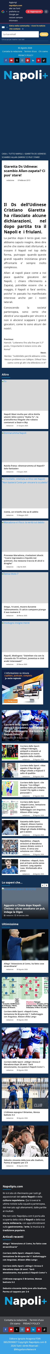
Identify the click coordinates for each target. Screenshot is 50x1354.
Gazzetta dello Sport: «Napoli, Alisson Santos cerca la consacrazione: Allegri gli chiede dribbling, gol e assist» (33, 826)
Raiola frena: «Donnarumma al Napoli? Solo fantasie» (24, 467)
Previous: (23, 344)
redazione (10, 180)
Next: (25, 357)
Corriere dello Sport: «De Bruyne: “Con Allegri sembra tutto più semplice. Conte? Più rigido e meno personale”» (33, 787)
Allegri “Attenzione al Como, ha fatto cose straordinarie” (24, 964)
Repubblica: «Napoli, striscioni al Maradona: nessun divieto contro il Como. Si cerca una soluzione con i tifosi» (31, 846)
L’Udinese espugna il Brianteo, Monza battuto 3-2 (22, 1113)
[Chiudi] (6, 11)
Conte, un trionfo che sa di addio (21, 511)
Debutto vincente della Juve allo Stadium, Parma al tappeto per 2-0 (24, 1161)
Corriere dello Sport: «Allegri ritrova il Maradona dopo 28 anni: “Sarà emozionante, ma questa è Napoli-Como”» (24, 729)
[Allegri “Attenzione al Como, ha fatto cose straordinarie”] (25, 944)
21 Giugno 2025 (22, 426)
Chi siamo (43, 51)
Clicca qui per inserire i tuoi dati (13, 39)
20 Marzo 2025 (22, 664)
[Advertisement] (25, 124)
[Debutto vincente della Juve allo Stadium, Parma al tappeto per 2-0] (25, 1141)
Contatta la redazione (12, 51)
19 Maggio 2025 (22, 515)
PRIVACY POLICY (25, 55)
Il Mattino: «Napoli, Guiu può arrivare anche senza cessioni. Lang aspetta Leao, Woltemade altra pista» (32, 865)
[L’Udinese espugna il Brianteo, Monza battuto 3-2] (25, 1093)
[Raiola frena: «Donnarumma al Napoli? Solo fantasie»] (25, 446)
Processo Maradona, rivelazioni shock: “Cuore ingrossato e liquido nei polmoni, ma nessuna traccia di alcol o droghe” (24, 559)
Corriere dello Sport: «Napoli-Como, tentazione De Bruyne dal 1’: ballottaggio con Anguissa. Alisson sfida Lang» (33, 807)
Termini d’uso (30, 51)
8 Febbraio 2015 (24, 180)
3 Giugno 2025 (22, 472)
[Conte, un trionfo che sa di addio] (25, 492)
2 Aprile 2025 (21, 567)
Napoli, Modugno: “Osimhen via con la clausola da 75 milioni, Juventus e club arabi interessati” (24, 658)
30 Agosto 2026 (22, 738)
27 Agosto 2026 (38, 796)
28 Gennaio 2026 (23, 915)
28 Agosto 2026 (38, 776)
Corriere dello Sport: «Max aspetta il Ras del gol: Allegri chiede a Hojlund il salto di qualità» (32, 769)
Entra (44, 34)
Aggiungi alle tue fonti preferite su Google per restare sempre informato (16, 11)
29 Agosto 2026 (38, 759)
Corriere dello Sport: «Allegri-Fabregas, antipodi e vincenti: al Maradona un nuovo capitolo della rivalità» (31, 751)
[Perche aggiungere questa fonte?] (46, 11)
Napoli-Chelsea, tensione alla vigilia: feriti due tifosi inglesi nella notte (22, 909)
